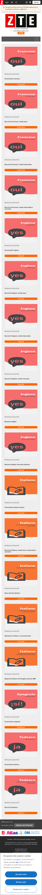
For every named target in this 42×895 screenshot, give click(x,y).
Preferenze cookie (21, 889)
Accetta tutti (21, 874)
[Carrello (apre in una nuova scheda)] (30, 2)
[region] (21, 874)
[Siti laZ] (27, 2)
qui (17, 862)
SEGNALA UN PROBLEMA (24, 825)
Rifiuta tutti (21, 882)
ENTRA (36, 2)
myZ (6, 2)
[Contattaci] (16, 2)
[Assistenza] (12, 2)
